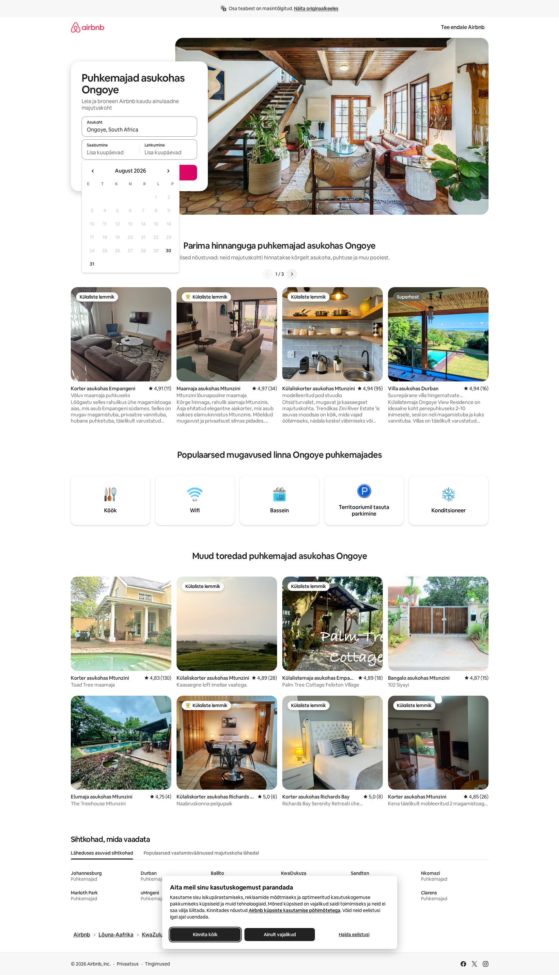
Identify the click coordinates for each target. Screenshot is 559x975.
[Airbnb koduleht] (87, 27)
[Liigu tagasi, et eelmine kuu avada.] (93, 171)
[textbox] (110, 152)
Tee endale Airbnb (463, 27)
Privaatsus (128, 964)
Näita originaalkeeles (316, 8)
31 (92, 264)
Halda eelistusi (354, 934)
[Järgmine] (292, 274)
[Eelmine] (267, 274)
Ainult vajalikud (279, 934)
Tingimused (157, 964)
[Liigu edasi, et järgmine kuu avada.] (168, 171)
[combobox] (139, 129)
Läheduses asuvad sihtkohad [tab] (102, 853)
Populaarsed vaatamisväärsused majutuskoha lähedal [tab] (201, 853)
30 (168, 251)
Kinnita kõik (205, 934)
